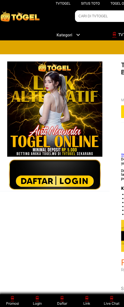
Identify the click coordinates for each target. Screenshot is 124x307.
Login (37, 303)
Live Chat (111, 303)
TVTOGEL (63, 3)
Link (86, 303)
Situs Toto (90, 3)
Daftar (62, 303)
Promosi (12, 303)
